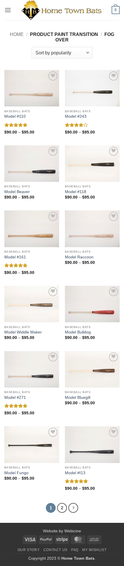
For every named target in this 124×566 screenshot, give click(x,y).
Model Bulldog (78, 332)
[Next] (73, 508)
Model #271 (15, 397)
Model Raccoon (79, 257)
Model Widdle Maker (23, 332)
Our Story (29, 550)
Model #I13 (75, 473)
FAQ (74, 550)
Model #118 (75, 192)
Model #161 (15, 257)
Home (17, 34)
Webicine (72, 531)
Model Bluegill (77, 397)
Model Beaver (17, 192)
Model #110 (15, 116)
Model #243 (76, 116)
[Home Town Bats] (61, 10)
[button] (7, 10)
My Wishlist (94, 550)
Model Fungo (16, 473)
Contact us (55, 550)
